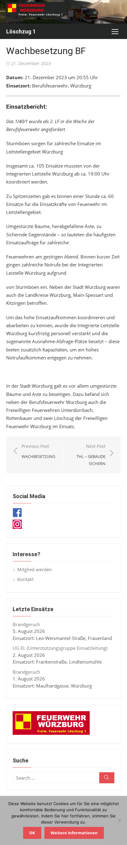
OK (32, 832)
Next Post (90, 454)
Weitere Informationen (74, 832)
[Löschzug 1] (63, 12)
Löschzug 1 (21, 31)
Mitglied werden (34, 569)
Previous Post (38, 451)
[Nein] (119, 820)
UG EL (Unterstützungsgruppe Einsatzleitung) (60, 648)
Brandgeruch (26, 624)
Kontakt (25, 579)
